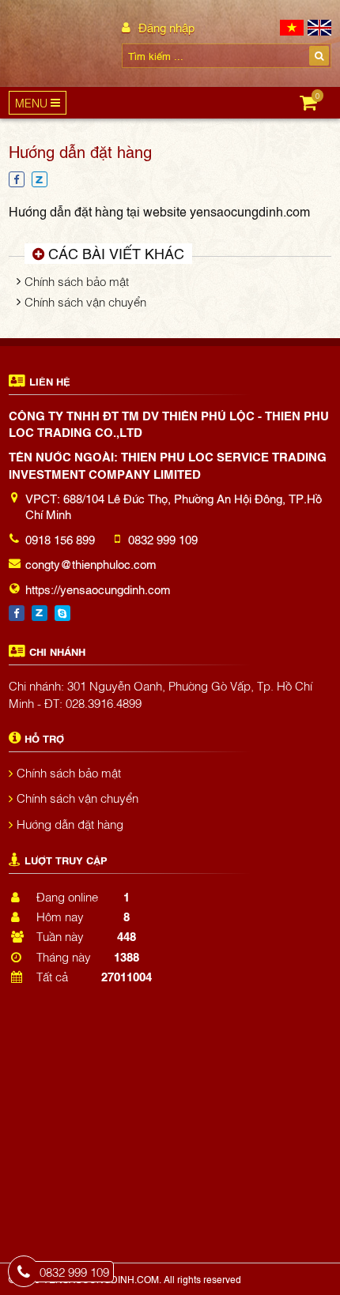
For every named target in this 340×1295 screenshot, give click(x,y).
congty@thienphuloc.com (91, 563)
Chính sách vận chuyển (85, 301)
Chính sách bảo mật (77, 280)
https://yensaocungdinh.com (98, 589)
